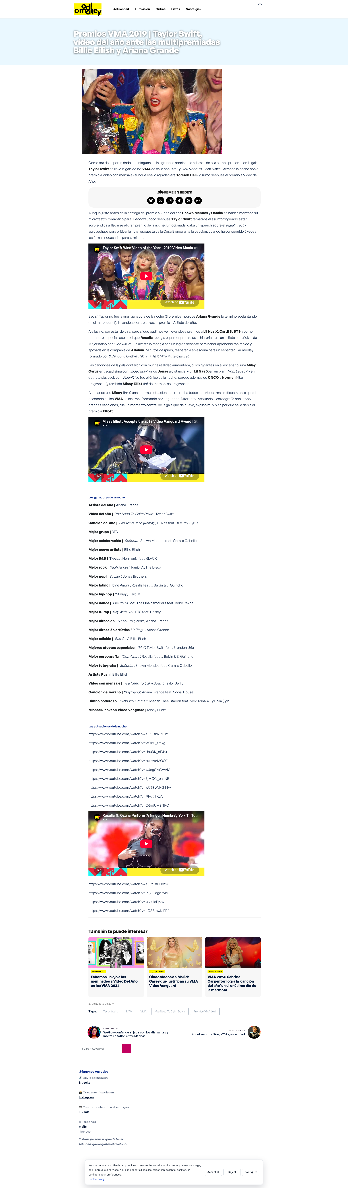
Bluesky (84, 1082)
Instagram (86, 1097)
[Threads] (188, 200)
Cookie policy (97, 1179)
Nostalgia (193, 9)
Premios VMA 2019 (205, 1011)
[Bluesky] (151, 200)
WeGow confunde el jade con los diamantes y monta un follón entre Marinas (135, 1034)
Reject (232, 1172)
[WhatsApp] (198, 200)
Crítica (160, 9)
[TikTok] (179, 200)
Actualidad (121, 9)
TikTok (84, 1112)
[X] (160, 200)
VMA (143, 1011)
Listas (175, 9)
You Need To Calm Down (170, 1011)
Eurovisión (142, 9)
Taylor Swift (110, 1011)
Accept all (213, 1172)
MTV (129, 1011)
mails (83, 1126)
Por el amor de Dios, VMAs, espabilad (218, 1034)
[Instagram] (170, 200)
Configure (251, 1172)
